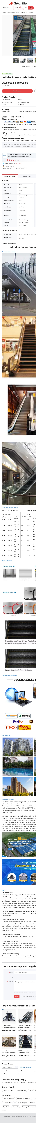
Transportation (10, 12)
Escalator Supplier (22, 1103)
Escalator (31, 12)
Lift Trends (15, 1107)
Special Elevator (21, 1090)
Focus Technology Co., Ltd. (22, 1116)
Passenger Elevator (8, 1090)
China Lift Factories (8, 1098)
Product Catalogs (26, 1067)
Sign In (4, 168)
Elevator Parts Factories (23, 1098)
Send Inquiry (17, 91)
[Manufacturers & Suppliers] (18, 3)
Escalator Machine (8, 1103)
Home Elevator (22, 1071)
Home (3, 12)
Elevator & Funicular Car (21, 12)
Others (19, 1074)
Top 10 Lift (6, 1107)
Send (16, 996)
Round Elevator (6, 1071)
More (3, 1110)
